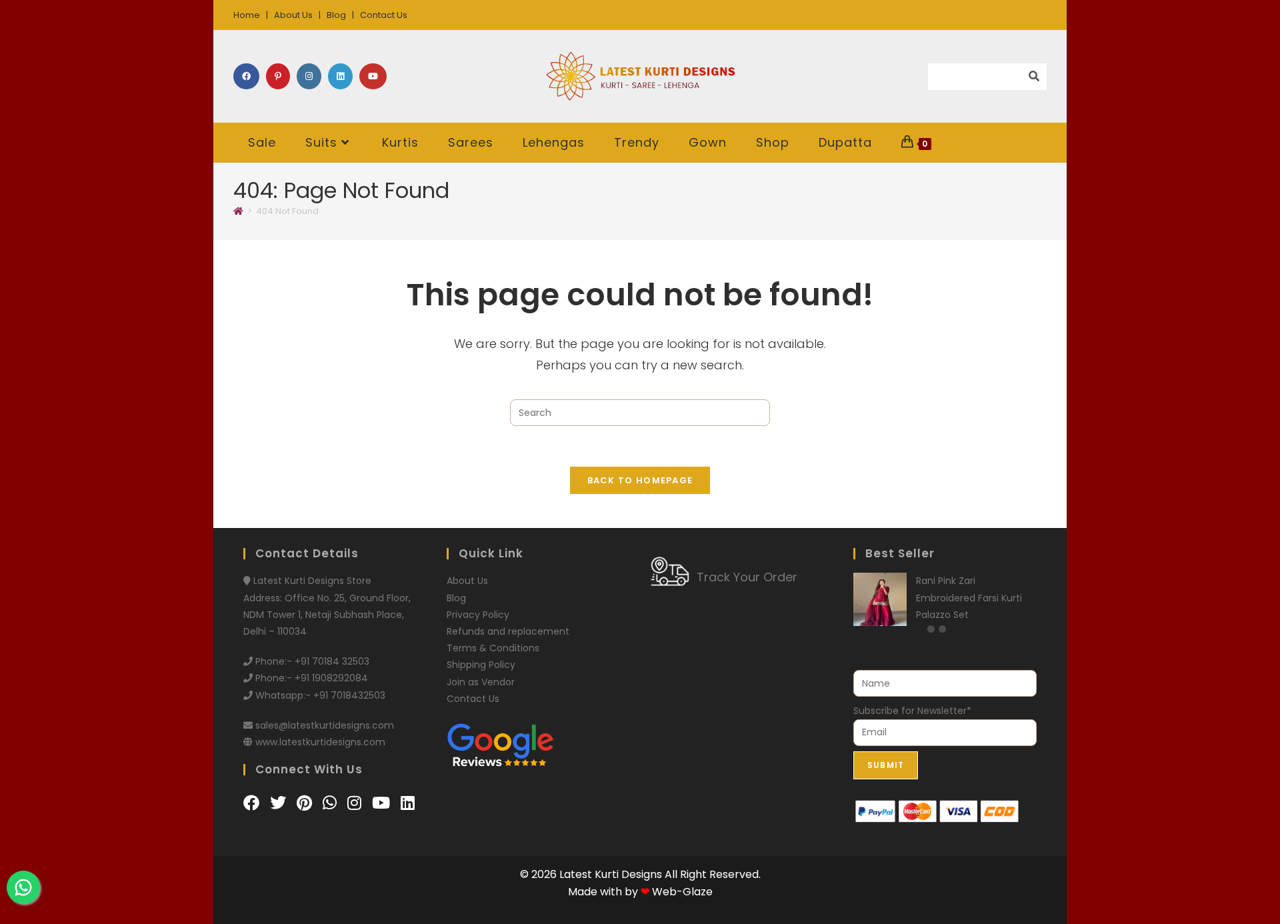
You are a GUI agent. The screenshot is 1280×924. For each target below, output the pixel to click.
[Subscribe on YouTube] (383, 803)
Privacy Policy (478, 614)
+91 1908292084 (331, 678)
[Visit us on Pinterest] (306, 803)
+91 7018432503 (349, 695)
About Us (293, 15)
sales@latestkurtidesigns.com (324, 725)
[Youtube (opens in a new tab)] (373, 76)
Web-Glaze (682, 891)
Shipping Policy (481, 664)
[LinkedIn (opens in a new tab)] (340, 76)
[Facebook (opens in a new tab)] (246, 76)
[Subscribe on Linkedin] (408, 803)
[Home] (238, 211)
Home (246, 15)
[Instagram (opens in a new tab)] (309, 76)
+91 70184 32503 (332, 661)
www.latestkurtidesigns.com (320, 742)
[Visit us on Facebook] (253, 803)
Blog (336, 15)
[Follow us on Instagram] (356, 803)
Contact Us (383, 15)
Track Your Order (747, 577)
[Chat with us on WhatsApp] (332, 803)
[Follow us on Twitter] (280, 803)
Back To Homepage (640, 480)
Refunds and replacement (508, 631)
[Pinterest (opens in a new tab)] (278, 76)
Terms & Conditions (493, 648)
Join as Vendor (481, 682)
